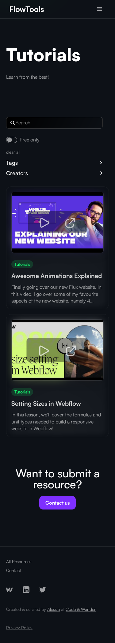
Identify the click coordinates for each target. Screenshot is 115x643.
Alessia (53, 609)
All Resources (18, 561)
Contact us (57, 503)
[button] (99, 9)
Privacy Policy (19, 627)
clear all (13, 152)
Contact (13, 570)
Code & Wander (81, 609)
